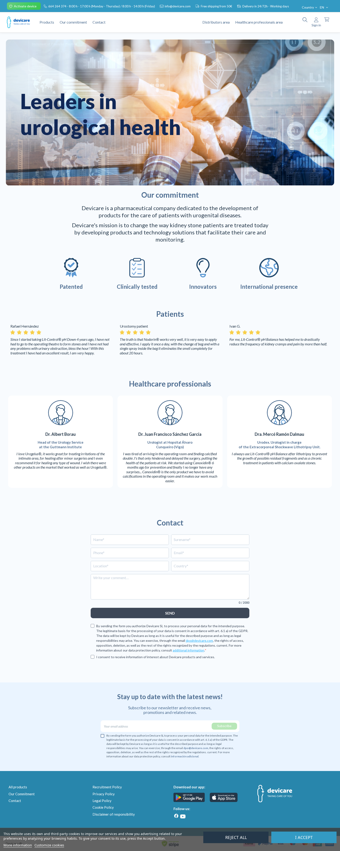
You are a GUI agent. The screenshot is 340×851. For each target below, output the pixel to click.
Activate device (25, 6)
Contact (15, 801)
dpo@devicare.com (199, 640)
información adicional (184, 756)
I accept (304, 837)
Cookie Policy (103, 807)
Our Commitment (22, 794)
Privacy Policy (104, 794)
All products (18, 787)
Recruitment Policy (107, 787)
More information (17, 845)
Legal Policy (102, 801)
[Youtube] (182, 816)
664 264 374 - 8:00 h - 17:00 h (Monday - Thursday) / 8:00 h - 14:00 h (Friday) (102, 6)
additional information (188, 650)
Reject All (236, 837)
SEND (170, 613)
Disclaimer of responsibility (114, 814)
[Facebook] (176, 816)
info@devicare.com (178, 6)
